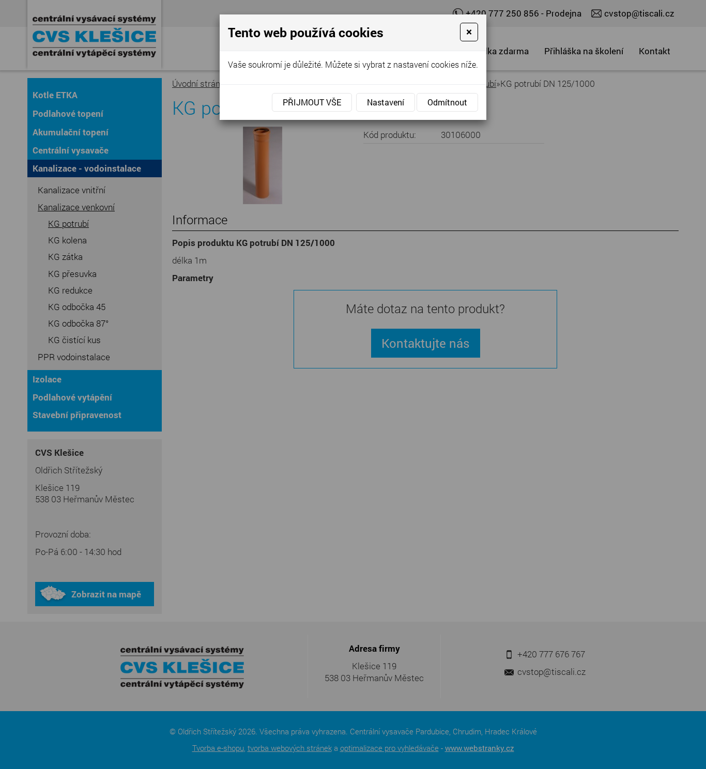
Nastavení (385, 102)
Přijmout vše (312, 102)
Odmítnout (447, 102)
